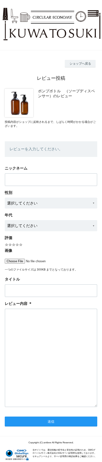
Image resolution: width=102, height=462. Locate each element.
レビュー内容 (16, 304)
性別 (8, 193)
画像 (8, 251)
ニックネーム (16, 168)
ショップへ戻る (80, 63)
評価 (8, 238)
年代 (8, 215)
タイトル (12, 279)
